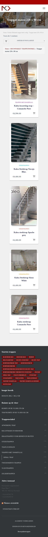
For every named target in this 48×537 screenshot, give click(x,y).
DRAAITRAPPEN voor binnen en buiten (18, 436)
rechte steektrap (22, 360)
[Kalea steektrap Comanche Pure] (24, 305)
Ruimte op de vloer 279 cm (13, 408)
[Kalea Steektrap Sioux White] (24, 260)
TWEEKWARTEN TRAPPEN (11, 463)
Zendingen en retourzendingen (24, 526)
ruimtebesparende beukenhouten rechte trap (18, 369)
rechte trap (36, 360)
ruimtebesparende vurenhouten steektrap (17, 372)
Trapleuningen (8, 447)
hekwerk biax (21, 357)
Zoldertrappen (8, 474)
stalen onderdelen (20, 375)
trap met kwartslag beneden (29, 381)
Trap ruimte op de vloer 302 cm (15, 412)
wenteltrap (7, 384)
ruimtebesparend (26, 363)
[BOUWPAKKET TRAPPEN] (7, 8)
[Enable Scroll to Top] (43, 532)
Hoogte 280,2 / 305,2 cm (11, 396)
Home (5, 32)
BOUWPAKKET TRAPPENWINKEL (22, 49)
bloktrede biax (8, 357)
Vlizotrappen (8, 468)
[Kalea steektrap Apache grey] (24, 205)
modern (31, 357)
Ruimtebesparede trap (10, 363)
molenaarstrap (8, 360)
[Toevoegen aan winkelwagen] (34, 113)
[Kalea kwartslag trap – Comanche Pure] (24, 79)
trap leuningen (32, 378)
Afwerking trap (9, 425)
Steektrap (32, 375)
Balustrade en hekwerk (12, 431)
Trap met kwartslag (10, 381)
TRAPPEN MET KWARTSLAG (24, 102)
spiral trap (8, 457)
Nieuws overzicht (11, 503)
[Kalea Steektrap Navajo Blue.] (24, 142)
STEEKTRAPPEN (24, 165)
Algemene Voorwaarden (24, 521)
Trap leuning (19, 378)
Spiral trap (6, 375)
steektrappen (7, 378)
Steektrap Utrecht (11, 509)
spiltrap (37, 372)
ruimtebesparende (9, 366)
